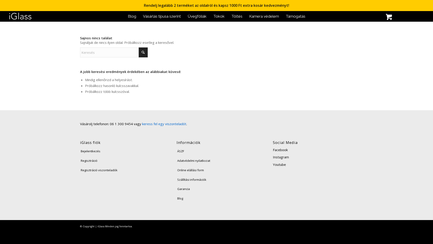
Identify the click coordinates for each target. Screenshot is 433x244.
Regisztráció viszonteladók (99, 170)
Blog (180, 198)
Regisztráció (89, 161)
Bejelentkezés (90, 151)
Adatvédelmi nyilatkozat (193, 161)
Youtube (279, 164)
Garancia (183, 189)
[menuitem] (132, 16)
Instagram (281, 157)
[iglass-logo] (20, 16)
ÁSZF (180, 151)
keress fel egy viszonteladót (164, 124)
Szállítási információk (191, 180)
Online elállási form (190, 170)
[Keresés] (369, 17)
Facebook (280, 150)
